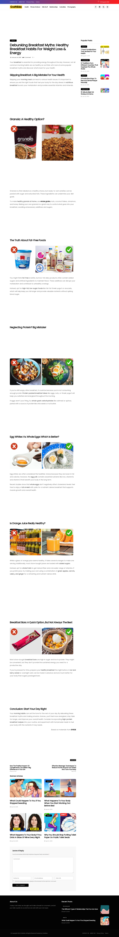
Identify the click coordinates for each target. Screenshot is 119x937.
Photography (72, 7)
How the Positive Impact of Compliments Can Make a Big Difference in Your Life (20, 768)
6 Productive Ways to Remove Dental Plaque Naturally (89, 80)
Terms (37, 2)
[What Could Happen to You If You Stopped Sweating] (26, 788)
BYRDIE (73, 730)
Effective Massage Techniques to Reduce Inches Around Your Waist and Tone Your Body (64, 768)
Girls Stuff (45, 7)
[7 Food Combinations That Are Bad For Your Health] (104, 50)
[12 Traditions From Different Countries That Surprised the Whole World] (104, 63)
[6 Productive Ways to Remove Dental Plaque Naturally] (104, 77)
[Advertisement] (52, 22)
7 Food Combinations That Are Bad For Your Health (88, 51)
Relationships (54, 7)
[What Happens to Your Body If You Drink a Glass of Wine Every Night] (26, 822)
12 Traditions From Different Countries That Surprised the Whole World (89, 66)
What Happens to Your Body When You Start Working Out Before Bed (57, 803)
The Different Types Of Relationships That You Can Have (80, 909)
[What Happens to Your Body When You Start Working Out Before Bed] (60, 788)
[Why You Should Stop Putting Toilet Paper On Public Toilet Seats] (60, 822)
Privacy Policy (30, 2)
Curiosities (62, 7)
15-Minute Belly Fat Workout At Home (87, 93)
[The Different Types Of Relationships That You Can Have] (104, 909)
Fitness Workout (35, 7)
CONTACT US (13, 2)
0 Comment (27, 57)
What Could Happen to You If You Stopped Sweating (25, 802)
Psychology (66, 906)
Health (27, 7)
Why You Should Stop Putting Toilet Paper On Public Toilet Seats (60, 836)
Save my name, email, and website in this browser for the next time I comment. (35, 881)
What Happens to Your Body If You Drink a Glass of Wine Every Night (25, 836)
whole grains (45, 201)
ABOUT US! (22, 2)
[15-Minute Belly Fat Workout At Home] (104, 90)
